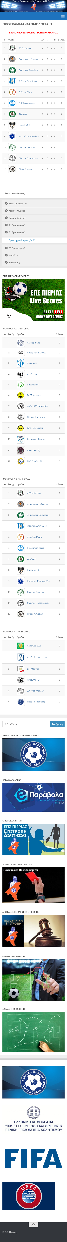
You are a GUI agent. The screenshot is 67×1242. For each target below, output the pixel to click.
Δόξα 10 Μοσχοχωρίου (37, 406)
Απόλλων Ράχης (25, 92)
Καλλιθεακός (33, 450)
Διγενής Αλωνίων (35, 691)
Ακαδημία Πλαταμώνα (37, 657)
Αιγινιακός (32, 363)
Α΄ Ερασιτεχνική (17, 225)
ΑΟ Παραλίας (33, 343)
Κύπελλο (13, 255)
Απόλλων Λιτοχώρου (28, 81)
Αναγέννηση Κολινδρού (28, 59)
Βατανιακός (33, 384)
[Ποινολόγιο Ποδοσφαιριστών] (33, 902)
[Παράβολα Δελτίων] (33, 811)
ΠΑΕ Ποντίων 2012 (36, 461)
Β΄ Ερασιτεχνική (17, 232)
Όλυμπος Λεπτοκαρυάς (28, 158)
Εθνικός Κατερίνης (36, 417)
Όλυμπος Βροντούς (27, 147)
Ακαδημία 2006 (34, 646)
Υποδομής (14, 262)
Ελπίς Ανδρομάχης (36, 428)
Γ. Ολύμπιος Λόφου (27, 103)
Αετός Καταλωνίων (36, 352)
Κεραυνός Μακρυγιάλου (29, 136)
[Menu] (63, 16)
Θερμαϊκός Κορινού (36, 439)
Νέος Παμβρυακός (36, 702)
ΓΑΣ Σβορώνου (34, 395)
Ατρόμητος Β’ (33, 680)
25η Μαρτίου (33, 669)
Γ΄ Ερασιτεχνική (17, 248)
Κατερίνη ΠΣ (24, 125)
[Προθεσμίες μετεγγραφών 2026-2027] (33, 770)
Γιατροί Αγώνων (17, 218)
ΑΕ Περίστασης (25, 48)
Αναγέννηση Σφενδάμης (28, 70)
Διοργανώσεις (15, 193)
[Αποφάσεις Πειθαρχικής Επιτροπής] (33, 946)
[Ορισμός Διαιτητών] (33, 854)
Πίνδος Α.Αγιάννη (26, 169)
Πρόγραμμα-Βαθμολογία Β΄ (22, 240)
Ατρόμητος (32, 374)
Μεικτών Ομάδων (18, 203)
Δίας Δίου (23, 114)
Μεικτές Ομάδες (17, 211)
